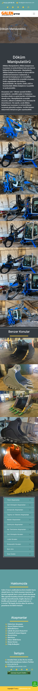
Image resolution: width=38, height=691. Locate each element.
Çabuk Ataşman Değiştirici (17, 631)
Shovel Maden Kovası (15, 626)
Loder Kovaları (12, 539)
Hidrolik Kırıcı (13, 628)
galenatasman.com (25, 688)
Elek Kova (11, 637)
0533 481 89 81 (9, 3)
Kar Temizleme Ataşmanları (16, 529)
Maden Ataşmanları (13, 519)
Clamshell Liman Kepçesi (17, 633)
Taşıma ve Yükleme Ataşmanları (18, 515)
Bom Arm (10, 549)
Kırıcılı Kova (12, 635)
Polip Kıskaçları (13, 644)
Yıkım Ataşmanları (13, 500)
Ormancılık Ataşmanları (15, 510)
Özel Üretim (11, 554)
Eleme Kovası (13, 642)
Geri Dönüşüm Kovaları (15, 534)
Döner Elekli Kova (14, 640)
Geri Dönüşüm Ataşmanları (16, 505)
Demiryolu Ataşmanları (15, 524)
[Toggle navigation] (34, 14)
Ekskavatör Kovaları (14, 544)
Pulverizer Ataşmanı (15, 624)
